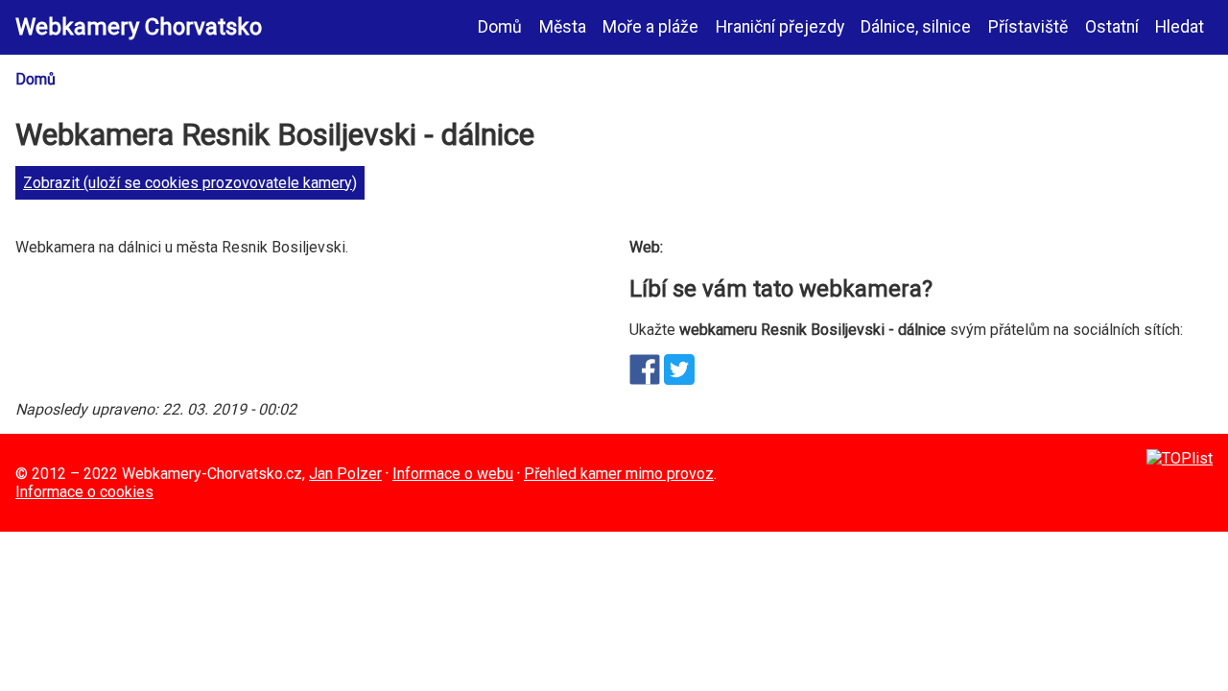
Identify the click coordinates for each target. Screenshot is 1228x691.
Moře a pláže (650, 26)
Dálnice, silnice (916, 26)
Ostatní (1112, 26)
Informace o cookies (84, 492)
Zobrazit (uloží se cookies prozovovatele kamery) (190, 183)
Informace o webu (452, 474)
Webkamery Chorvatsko (138, 26)
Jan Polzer (345, 474)
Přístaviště (1028, 26)
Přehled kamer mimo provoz (619, 474)
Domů (500, 26)
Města (562, 26)
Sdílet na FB (644, 369)
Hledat (1179, 26)
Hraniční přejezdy (780, 26)
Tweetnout (679, 369)
